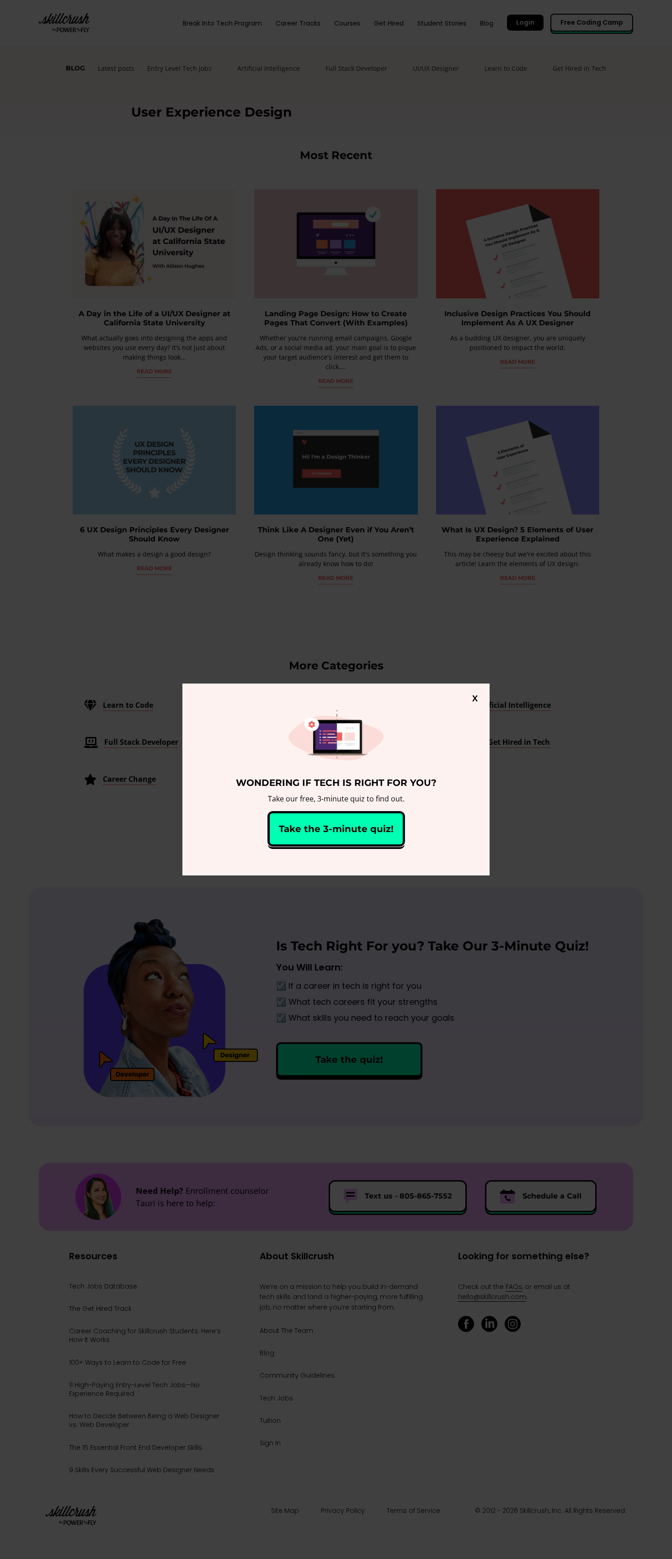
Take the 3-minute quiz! (336, 828)
